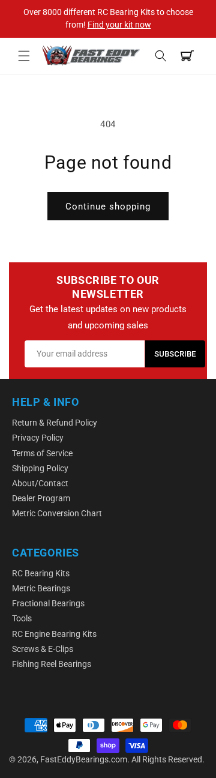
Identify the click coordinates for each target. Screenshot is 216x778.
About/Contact (40, 483)
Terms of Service (42, 453)
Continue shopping (108, 206)
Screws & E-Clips (42, 649)
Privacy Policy (38, 437)
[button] (24, 56)
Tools (22, 618)
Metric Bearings (41, 588)
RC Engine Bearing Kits (54, 634)
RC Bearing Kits (41, 573)
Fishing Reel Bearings (51, 664)
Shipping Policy (40, 468)
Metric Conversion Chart (57, 513)
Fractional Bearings (48, 603)
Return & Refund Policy (54, 422)
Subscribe (175, 353)
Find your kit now (119, 24)
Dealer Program (41, 498)
